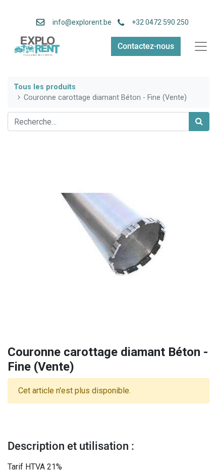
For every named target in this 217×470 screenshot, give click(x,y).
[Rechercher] (199, 121)
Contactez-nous (146, 46)
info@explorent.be (79, 22)
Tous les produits (45, 87)
